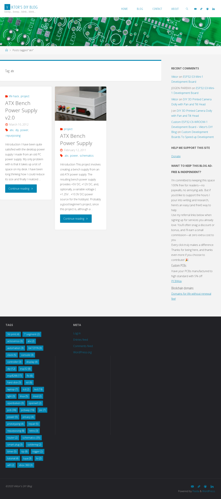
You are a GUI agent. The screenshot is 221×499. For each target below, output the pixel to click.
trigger (37, 451)
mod (37, 396)
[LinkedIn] (213, 9)
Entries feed (80, 340)
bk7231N (35, 348)
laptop (12, 389)
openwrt (35, 403)
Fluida (195, 491)
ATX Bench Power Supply (76, 139)
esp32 (25, 368)
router (12, 437)
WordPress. (208, 491)
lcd (26, 389)
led (38, 389)
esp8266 (14, 375)
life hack (14, 96)
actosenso (15, 341)
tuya (27, 458)
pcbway (27, 410)
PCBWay (176, 281)
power (24, 130)
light (11, 396)
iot (29, 382)
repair (33, 423)
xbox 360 (25, 465)
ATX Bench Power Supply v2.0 (21, 110)
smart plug (14, 444)
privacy (28, 417)
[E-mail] (195, 9)
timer (11, 451)
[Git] (207, 9)
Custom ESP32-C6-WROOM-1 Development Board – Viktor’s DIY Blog (192, 127)
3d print (13, 334)
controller (14, 361)
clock (11, 355)
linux (24, 396)
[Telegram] (201, 9)
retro (33, 430)
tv (38, 458)
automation (15, 348)
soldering (34, 444)
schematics (87, 155)
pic (42, 410)
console (27, 355)
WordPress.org (82, 352)
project (25, 96)
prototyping (15, 423)
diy (16, 130)
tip (24, 451)
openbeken (15, 403)
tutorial (12, 458)
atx (11, 130)
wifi (10, 465)
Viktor (174, 77)
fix (29, 375)
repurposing (13, 135)
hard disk (14, 382)
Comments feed (83, 346)
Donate (176, 156)
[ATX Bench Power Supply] (81, 104)
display (31, 361)
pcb (11, 410)
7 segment (32, 334)
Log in (77, 333)
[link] (187, 8)
